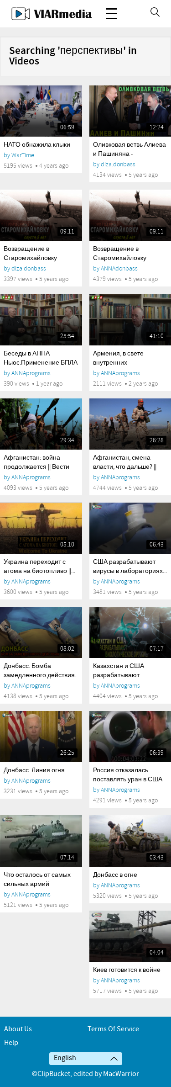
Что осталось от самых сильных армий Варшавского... (37, 884)
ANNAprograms (31, 373)
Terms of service (113, 1029)
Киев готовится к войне (127, 970)
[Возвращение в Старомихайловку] (41, 215)
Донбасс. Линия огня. (35, 770)
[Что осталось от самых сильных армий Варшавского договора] (41, 840)
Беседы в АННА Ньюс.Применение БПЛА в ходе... (41, 363)
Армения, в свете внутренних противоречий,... (118, 363)
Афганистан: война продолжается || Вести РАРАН (36, 467)
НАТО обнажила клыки (37, 145)
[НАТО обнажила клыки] (41, 111)
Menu (111, 14)
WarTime (22, 155)
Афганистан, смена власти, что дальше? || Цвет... (124, 467)
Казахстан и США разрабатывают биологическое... (118, 675)
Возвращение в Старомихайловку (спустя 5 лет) (119, 258)
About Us (18, 1029)
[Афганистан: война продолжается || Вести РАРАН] (41, 424)
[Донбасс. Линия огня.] (41, 736)
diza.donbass (118, 164)
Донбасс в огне (115, 875)
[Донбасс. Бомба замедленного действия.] (41, 632)
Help (11, 1043)
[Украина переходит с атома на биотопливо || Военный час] (41, 528)
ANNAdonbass (119, 268)
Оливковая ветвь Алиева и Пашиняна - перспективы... (129, 154)
